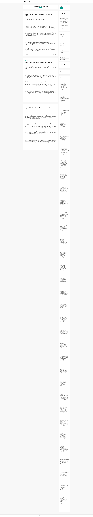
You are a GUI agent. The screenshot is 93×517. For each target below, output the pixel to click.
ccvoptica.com (62, 427)
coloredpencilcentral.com (63, 166)
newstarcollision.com (63, 201)
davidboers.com (62, 383)
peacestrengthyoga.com (63, 401)
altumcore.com (62, 367)
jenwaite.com (62, 484)
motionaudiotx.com (63, 500)
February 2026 (62, 43)
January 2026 (62, 45)
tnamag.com (62, 369)
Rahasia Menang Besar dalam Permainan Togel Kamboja (38, 62)
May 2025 (61, 48)
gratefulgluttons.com (63, 244)
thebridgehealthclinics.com (64, 375)
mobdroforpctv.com (63, 245)
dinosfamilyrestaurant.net (63, 149)
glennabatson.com (62, 267)
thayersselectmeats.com (63, 371)
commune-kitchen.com (63, 277)
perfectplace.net (62, 227)
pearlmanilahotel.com (63, 121)
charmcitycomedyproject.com (64, 293)
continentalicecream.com (63, 271)
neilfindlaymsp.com (63, 348)
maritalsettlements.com (63, 323)
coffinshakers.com (62, 297)
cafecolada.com (62, 250)
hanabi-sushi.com (62, 431)
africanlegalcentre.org (63, 282)
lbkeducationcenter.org (63, 225)
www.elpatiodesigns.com (63, 453)
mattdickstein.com (62, 385)
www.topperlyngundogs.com (64, 398)
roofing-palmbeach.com (63, 163)
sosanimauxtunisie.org (63, 124)
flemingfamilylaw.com (63, 489)
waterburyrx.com (62, 353)
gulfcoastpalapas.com (63, 374)
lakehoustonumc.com (63, 387)
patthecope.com (62, 362)
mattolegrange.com (63, 315)
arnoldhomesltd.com (63, 165)
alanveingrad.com (62, 320)
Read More (27, 54)
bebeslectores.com (62, 147)
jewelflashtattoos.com (63, 115)
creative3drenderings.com (63, 380)
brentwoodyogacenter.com (64, 424)
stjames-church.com (63, 290)
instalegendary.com (63, 109)
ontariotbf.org (62, 108)
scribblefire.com (62, 230)
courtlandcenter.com (63, 347)
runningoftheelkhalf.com (63, 399)
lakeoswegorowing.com (63, 491)
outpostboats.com (62, 241)
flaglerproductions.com (63, 269)
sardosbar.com (62, 178)
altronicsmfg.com (62, 96)
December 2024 (62, 57)
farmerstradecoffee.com (63, 381)
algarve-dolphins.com (63, 319)
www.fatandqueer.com (63, 408)
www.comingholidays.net (63, 253)
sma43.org (61, 422)
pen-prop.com (62, 394)
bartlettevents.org (62, 139)
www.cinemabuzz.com (63, 434)
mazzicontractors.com (63, 448)
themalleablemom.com (63, 302)
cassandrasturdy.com (63, 246)
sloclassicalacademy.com (63, 265)
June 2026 (61, 40)
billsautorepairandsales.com (64, 464)
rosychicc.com (62, 240)
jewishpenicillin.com (63, 215)
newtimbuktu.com (62, 95)
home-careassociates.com (63, 232)
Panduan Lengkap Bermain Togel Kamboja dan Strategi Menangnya (38, 15)
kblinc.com (61, 186)
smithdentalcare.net (63, 505)
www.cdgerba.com (62, 457)
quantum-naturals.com (63, 465)
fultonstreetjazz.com (63, 138)
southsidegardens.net (63, 446)
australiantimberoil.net (63, 148)
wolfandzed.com (62, 432)
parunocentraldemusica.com (64, 458)
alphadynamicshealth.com (63, 479)
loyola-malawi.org (62, 239)
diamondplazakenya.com (63, 462)
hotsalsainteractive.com (63, 87)
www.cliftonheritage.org (63, 421)
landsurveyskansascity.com (64, 410)
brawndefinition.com (63, 270)
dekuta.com (61, 433)
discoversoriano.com (63, 251)
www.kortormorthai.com (63, 407)
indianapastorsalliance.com (64, 356)
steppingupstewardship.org (64, 426)
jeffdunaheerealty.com (63, 400)
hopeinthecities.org (63, 243)
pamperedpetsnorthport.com (64, 188)
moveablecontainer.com (63, 140)
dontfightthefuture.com (63, 164)
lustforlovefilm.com (63, 279)
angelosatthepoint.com (63, 355)
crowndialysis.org (62, 211)
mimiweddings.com (63, 503)
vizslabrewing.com (62, 181)
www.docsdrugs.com (63, 414)
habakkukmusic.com (63, 388)
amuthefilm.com (62, 278)
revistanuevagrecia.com (63, 289)
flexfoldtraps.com (62, 405)
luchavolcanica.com (63, 340)
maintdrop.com (62, 122)
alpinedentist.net (62, 126)
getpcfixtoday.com (62, 116)
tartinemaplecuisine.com (63, 306)
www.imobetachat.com (63, 384)
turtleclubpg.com (62, 343)
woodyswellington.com (63, 451)
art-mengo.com (62, 309)
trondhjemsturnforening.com (64, 461)
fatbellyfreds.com (62, 452)
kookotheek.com (62, 128)
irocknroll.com (62, 173)
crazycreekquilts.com (63, 272)
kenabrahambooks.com (63, 276)
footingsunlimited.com (63, 412)
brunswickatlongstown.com (64, 305)
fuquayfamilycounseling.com (64, 492)
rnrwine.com (62, 490)
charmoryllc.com (62, 255)
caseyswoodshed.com (63, 358)
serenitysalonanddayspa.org (64, 88)
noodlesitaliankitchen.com (63, 112)
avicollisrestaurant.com (63, 349)
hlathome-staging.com (63, 206)
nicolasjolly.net (62, 280)
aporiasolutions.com (63, 372)
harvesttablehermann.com (64, 152)
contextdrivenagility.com (63, 295)
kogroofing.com (62, 125)
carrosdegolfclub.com (63, 153)
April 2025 (61, 50)
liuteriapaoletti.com (63, 330)
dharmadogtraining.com (63, 499)
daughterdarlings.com (63, 85)
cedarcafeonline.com (63, 89)
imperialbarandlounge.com (64, 168)
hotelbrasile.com (62, 137)
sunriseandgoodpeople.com (64, 331)
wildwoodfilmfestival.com (63, 135)
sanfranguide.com (62, 254)
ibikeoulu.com (62, 296)
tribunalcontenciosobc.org (63, 264)
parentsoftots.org (62, 379)
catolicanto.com (62, 224)
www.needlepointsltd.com (63, 418)
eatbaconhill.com (62, 97)
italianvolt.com (62, 179)
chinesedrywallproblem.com (64, 332)
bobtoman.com (62, 123)
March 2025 (62, 52)
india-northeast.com (63, 162)
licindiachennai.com (63, 84)
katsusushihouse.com (63, 283)
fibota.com (27, 1)
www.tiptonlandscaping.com (64, 425)
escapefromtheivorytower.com (64, 160)
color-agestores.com (63, 237)
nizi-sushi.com (62, 308)
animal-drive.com (62, 368)
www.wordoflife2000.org (63, 174)
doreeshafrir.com (62, 292)
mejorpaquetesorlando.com (64, 193)
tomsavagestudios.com (63, 216)
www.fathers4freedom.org (64, 397)
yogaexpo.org (62, 231)
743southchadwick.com (63, 161)
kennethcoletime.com (63, 303)
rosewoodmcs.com (62, 436)
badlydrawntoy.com (63, 386)
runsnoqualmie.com (63, 413)
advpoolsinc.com (62, 354)
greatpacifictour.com (63, 344)
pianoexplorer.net (62, 445)
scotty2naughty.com (63, 291)
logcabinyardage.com (63, 382)
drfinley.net (61, 488)
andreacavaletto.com (63, 233)
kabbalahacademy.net (63, 199)
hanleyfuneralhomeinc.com (64, 192)
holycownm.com (62, 341)
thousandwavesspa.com (63, 346)
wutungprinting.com (63, 322)
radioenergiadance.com (63, 127)
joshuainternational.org (63, 392)
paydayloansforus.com (63, 102)
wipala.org (61, 238)
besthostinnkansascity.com (64, 504)
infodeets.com (62, 86)
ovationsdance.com (62, 220)
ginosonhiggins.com (63, 321)
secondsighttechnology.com (64, 203)
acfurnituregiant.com (63, 90)
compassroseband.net (63, 366)
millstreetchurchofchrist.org (64, 475)
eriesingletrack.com (63, 187)
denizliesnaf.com (62, 360)
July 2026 (61, 38)
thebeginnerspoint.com (63, 252)
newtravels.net (62, 101)
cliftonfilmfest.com (62, 167)
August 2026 (62, 36)
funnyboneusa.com (62, 335)
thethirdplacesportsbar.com (64, 449)
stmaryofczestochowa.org (63, 298)
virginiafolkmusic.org (63, 219)
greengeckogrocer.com (63, 205)
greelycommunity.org (63, 284)
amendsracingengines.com (64, 406)
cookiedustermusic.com (63, 336)
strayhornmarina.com (63, 268)
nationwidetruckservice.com (64, 342)
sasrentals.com (62, 202)
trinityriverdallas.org (63, 226)
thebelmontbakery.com (63, 103)
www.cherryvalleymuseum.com (64, 142)
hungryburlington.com (63, 304)
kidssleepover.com (62, 100)
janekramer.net (62, 307)
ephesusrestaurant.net (63, 450)
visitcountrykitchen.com (63, 318)
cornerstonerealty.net (63, 438)
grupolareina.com (62, 141)
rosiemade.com (62, 189)
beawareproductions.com (63, 294)
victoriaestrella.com (63, 345)
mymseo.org (62, 497)
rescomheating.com (63, 502)
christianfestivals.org (63, 317)
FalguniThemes (53, 515)
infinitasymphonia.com (63, 281)
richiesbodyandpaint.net (63, 83)
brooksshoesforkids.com (63, 370)
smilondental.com (62, 200)
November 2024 (62, 59)
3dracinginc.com (62, 256)
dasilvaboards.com (62, 266)
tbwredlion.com (62, 463)
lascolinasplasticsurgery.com (64, 420)
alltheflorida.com (62, 471)
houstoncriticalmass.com (63, 257)
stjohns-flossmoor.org (63, 334)
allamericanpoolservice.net (64, 214)
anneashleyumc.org (63, 409)
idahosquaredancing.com (63, 175)
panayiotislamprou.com (63, 129)
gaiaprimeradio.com (63, 310)
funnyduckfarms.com (63, 483)
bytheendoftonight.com (63, 242)
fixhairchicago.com (62, 359)
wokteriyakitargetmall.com (64, 207)
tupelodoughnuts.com (63, 190)
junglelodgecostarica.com (63, 316)
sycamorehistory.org (63, 437)
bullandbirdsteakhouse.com (64, 419)
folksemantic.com (62, 177)
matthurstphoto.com (63, 470)
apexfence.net (62, 509)
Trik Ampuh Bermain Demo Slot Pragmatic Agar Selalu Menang (64, 28)
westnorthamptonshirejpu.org (64, 136)
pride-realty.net (62, 478)
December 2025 (62, 47)
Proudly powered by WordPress (42, 515)
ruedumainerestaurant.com (64, 285)
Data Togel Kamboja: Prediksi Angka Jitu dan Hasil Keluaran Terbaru (39, 108)
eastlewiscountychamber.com (64, 263)
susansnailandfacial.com (63, 393)
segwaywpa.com (62, 373)
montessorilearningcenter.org (64, 466)
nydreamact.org (62, 113)
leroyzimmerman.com (63, 487)
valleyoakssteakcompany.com (64, 357)
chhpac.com (61, 498)
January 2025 (62, 55)
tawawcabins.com (62, 176)
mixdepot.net (62, 435)
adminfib (55, 54)
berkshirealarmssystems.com (64, 180)
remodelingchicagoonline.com (64, 423)
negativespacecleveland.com (64, 329)
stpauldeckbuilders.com (63, 411)
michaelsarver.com (62, 204)
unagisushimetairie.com (63, 114)
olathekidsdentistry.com (63, 191)
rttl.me (61, 501)
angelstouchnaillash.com (63, 198)
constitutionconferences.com (64, 361)
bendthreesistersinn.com (63, 333)
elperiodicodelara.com (63, 82)
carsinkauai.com (62, 474)
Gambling (61, 66)
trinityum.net (62, 447)
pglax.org (61, 328)
